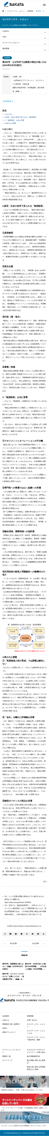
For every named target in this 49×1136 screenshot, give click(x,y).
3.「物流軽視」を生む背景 (14, 120)
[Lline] (21, 934)
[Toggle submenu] (45, 32)
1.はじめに (9, 114)
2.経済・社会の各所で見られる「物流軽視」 (21, 117)
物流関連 (7, 57)
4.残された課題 (10, 123)
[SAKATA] (14, 4)
